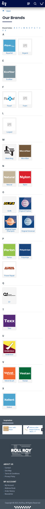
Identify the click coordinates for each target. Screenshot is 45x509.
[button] (2, 429)
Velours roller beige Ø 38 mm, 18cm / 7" (34, 429)
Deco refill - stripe (12, 428)
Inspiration (8, 420)
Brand (8, 11)
